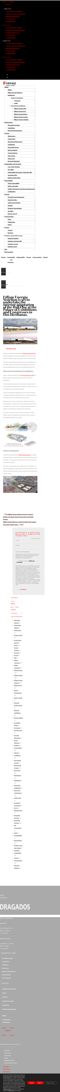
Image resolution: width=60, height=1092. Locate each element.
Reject (39, 1083)
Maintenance (11, 136)
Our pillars (11, 169)
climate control (18, 635)
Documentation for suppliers (14, 11)
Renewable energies (14, 125)
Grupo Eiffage (18, 748)
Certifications (11, 191)
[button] (3, 266)
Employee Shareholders (15, 208)
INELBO (16, 753)
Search (4, 269)
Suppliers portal (12, 246)
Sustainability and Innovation (13, 164)
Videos (10, 225)
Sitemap (6, 1058)
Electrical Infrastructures (15, 130)
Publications (11, 222)
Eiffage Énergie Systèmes (9, 1009)
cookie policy (11, 1090)
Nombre (18, 545)
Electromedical (8, 252)
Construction (11, 139)
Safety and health (13, 186)
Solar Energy (11, 156)
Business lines (9, 122)
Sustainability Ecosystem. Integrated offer (20, 172)
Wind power (11, 159)
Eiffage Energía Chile (20, 108)
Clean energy (17, 630)
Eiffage (7, 87)
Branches (10, 233)
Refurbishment (18, 810)
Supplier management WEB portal (15, 14)
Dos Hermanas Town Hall (27, 375)
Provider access (10, 19)
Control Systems (12, 153)
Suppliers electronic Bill (12, 16)
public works (17, 798)
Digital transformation (14, 178)
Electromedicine (12, 150)
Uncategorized (18, 860)
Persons (7, 194)
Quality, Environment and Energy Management (21, 189)
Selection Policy (12, 200)
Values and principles (14, 203)
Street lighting (18, 840)
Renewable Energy (13, 147)
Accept (31, 1083)
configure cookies (7, 1089)
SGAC (16, 833)
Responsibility (9, 180)
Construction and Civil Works (17, 642)
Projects (7, 133)
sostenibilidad (18, 835)
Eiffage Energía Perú (20, 111)
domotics (16, 653)
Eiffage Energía (18, 670)
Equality (10, 205)
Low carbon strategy (14, 167)
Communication (9, 216)
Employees (17, 728)
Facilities (16, 745)
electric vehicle (18, 698)
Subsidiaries (11, 95)
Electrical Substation (14, 161)
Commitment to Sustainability (6, 1021)
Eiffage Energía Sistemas (15, 93)
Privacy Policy (7, 1053)
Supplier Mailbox (11, 21)
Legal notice (7, 1050)
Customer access (13, 244)
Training (16, 858)
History (4, 993)
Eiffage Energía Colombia (21, 119)
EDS (6, 249)
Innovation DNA (12, 175)
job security (17, 770)
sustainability (17, 853)
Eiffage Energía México (20, 114)
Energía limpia (18, 730)
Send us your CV (12, 214)
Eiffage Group (18, 685)
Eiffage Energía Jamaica (21, 117)
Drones (16, 655)
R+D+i (16, 808)
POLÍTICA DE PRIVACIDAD (22, 551)
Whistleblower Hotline (9, 1060)
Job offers (10, 211)
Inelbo (16, 103)
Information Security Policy (10, 1063)
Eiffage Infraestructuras (24, 455)
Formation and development (16, 197)
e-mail (18, 540)
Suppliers (16, 850)
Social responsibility (13, 183)
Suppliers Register (13, 238)
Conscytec (17, 101)
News (9, 219)
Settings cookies (50, 1083)
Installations (11, 128)
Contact (7, 227)
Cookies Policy (7, 1055)
